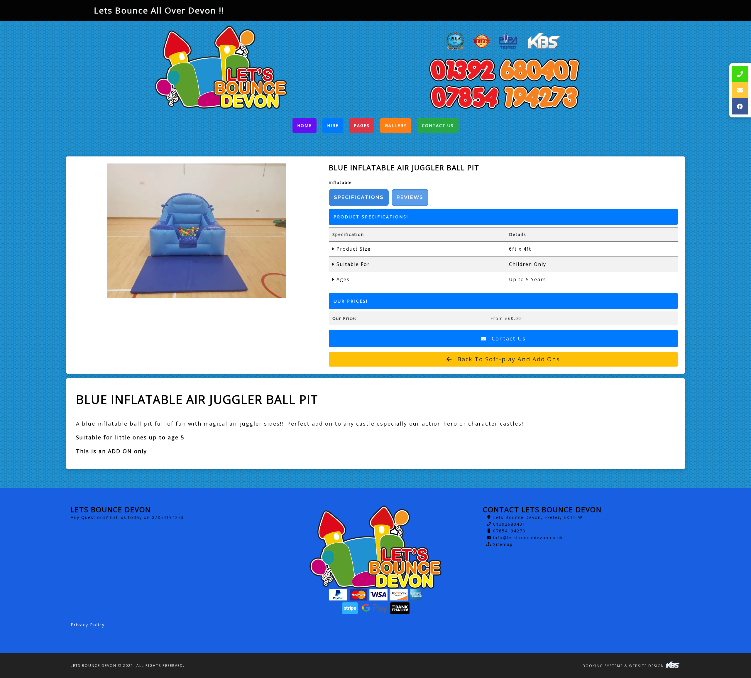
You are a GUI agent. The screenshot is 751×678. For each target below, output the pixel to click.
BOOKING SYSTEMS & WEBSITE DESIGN (624, 665)
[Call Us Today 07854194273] (504, 96)
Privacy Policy (88, 625)
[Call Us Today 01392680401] (504, 69)
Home (307, 127)
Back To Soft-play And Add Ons (507, 359)
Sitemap (503, 544)
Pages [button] (362, 125)
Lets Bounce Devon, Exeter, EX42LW (538, 517)
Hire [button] (333, 125)
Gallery (396, 125)
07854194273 (509, 531)
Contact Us (438, 125)
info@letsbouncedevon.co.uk (528, 537)
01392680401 (509, 524)
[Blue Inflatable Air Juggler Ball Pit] (196, 230)
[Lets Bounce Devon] (221, 67)
